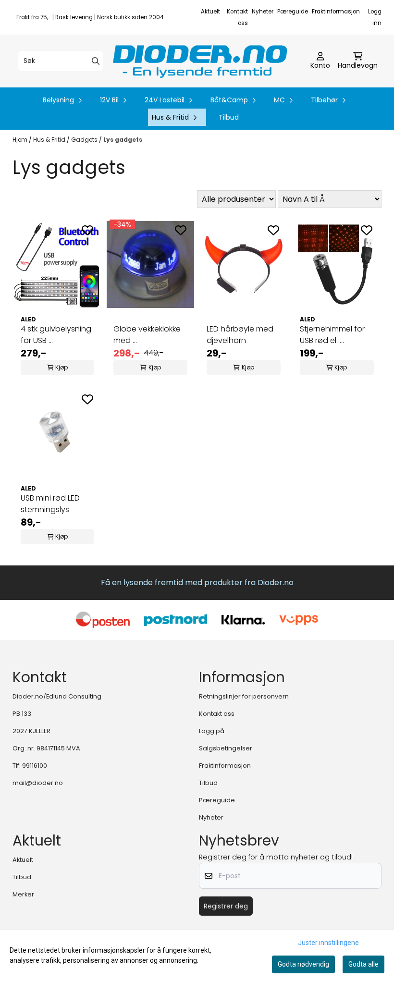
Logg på (211, 731)
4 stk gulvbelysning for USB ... (56, 334)
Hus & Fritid (50, 139)
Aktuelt (210, 11)
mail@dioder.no (37, 783)
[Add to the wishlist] (87, 230)
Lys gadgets (122, 139)
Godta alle (363, 964)
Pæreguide (292, 11)
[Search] (95, 61)
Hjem (20, 139)
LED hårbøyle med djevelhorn (240, 334)
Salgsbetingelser (225, 748)
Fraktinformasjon (336, 11)
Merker (23, 894)
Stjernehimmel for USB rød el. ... (332, 334)
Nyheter (262, 11)
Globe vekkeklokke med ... (147, 334)
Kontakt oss (216, 714)
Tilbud (229, 117)
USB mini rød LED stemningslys (50, 503)
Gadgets (85, 139)
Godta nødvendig (303, 964)
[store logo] (200, 61)
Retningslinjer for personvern (244, 696)
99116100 (34, 765)
